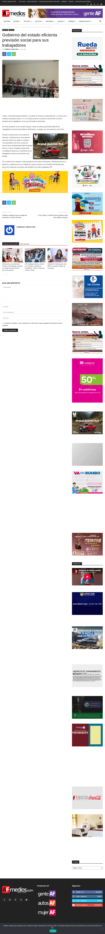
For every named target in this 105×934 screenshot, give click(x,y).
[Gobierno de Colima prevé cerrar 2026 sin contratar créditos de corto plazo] (57, 255)
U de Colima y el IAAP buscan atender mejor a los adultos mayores (53, 216)
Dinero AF (9, 27)
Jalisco (61, 21)
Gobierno (16, 27)
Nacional (49, 21)
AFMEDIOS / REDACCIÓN (11, 49)
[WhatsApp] (14, 54)
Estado (16, 21)
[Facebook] (87, 4)
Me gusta (98, 892)
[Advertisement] (87, 513)
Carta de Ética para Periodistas (83, 1)
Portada (7, 21)
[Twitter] (97, 4)
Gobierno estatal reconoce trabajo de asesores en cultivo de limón (14, 216)
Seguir (99, 896)
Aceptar (53, 931)
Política (27, 21)
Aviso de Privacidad (32, 1)
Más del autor (24, 244)
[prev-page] (3, 274)
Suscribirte (97, 905)
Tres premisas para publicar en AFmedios (49, 1)
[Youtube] (101, 4)
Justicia (38, 21)
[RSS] (94, 4)
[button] (100, 21)
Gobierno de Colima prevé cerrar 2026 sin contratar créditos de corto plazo (57, 266)
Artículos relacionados (10, 244)
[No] (102, 929)
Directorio (70, 1)
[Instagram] (91, 4)
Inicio (3, 27)
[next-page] (7, 274)
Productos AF (84, 21)
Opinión (71, 21)
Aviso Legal (22, 1)
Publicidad (64, 1)
